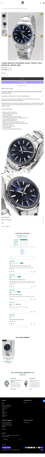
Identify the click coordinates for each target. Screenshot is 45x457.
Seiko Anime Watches (6, 405)
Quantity (3, 72)
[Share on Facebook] (5, 226)
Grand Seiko (4, 408)
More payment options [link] (22, 85)
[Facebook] (2, 445)
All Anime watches (6, 406)
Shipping (4, 426)
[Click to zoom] (41, 14)
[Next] (41, 36)
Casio (3, 402)
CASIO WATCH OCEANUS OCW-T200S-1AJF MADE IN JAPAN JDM (8, 358)
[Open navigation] (2, 3)
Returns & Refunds (6, 422)
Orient (3, 411)
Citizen (3, 409)
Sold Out (22, 78)
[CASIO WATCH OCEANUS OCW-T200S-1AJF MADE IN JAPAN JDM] (8, 348)
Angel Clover (4, 415)
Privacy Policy (26, 422)
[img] (12, 261)
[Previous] (9, 36)
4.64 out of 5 (25, 235)
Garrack (3, 416)
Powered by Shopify (15, 449)
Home (3, 8)
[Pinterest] (3, 445)
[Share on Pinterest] (9, 226)
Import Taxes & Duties (6, 423)
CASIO (6, 8)
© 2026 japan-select (6, 449)
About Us (25, 402)
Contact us (4, 429)
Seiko (3, 404)
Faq (2, 428)
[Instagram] (5, 445)
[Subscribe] (19, 439)
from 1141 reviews (22, 375)
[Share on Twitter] (7, 226)
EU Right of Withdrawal (7, 425)
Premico (3, 413)
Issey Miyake (4, 412)
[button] (4, 67)
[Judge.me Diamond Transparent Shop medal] (22, 251)
